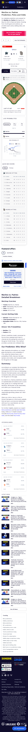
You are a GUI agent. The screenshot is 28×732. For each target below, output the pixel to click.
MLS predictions (7, 618)
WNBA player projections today (11, 638)
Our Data (4, 689)
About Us (4, 679)
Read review (6, 286)
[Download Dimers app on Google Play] (7, 669)
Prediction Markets (7, 256)
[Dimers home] (3, 2)
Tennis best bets (7, 634)
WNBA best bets (7, 642)
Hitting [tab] (5, 168)
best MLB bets (21, 410)
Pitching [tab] (11, 168)
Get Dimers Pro (12, 2)
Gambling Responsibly (8, 687)
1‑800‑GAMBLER (15, 693)
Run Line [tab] (22, 124)
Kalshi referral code (8, 629)
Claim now (13, 282)
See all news (14, 609)
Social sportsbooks (8, 651)
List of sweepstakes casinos (10, 649)
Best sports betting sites (9, 645)
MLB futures (18, 413)
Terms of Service (6, 684)
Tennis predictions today (9, 631)
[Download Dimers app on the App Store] (7, 665)
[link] (2, 675)
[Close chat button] (26, 726)
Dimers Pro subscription (9, 636)
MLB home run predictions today (12, 647)
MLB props (10, 413)
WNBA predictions (8, 620)
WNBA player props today (10, 640)
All (3, 252)
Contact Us (18, 679)
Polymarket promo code (9, 627)
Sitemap (17, 684)
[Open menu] (24, 2)
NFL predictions (7, 625)
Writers (4, 682)
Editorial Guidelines (20, 687)
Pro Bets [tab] (23, 71)
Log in (6, 2)
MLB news (17, 415)
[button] (4, 40)
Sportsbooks (10, 252)
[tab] (6, 71)
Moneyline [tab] (6, 124)
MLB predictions (6, 410)
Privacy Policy (18, 682)
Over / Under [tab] (14, 124)
